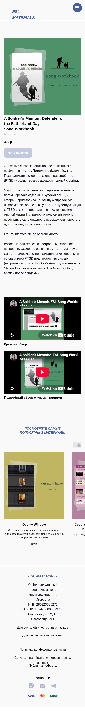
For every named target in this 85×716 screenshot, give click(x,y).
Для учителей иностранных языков (42, 627)
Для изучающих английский (42, 635)
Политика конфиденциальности (42, 649)
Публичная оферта (43, 665)
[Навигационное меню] (77, 7)
